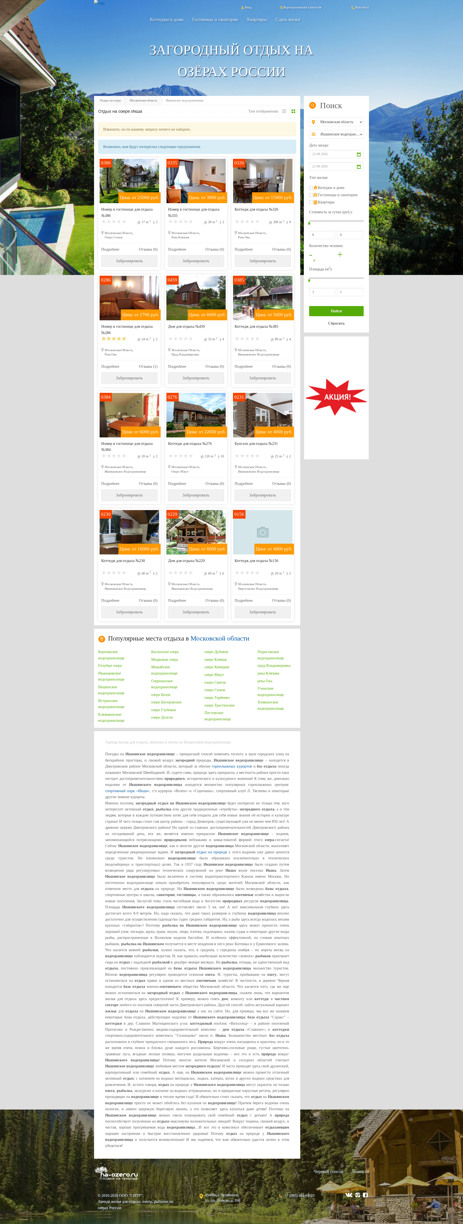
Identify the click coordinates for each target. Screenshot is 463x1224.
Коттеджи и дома (166, 19)
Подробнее (110, 249)
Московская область (143, 100)
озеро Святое (215, 682)
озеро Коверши (216, 667)
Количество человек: (326, 245)
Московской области (220, 638)
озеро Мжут (214, 675)
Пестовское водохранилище (217, 716)
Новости (360, 1171)
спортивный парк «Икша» (127, 791)
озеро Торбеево (217, 698)
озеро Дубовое (216, 652)
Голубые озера (110, 665)
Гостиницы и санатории (215, 19)
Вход (248, 7)
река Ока (265, 681)
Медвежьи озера (164, 659)
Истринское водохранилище (111, 704)
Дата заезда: (319, 145)
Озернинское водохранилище (164, 684)
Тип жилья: (318, 177)
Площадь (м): (320, 268)
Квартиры (257, 19)
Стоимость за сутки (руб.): (331, 212)
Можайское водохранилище (164, 670)
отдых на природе (212, 852)
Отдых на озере (110, 100)
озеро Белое (160, 695)
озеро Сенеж (214, 690)
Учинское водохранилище (271, 691)
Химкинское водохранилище (271, 705)
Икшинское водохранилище (111, 690)
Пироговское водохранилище (271, 655)
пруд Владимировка (274, 665)
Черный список (328, 1171)
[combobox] (340, 122)
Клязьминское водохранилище (111, 717)
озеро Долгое (162, 717)
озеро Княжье (215, 659)
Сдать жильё (288, 19)
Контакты (362, 7)
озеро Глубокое (163, 710)
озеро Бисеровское (166, 702)
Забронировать (129, 261)
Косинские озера (165, 652)
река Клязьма (268, 673)
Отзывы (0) (148, 249)
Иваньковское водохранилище (111, 676)
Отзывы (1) (148, 366)
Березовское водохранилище (111, 655)
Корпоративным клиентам (303, 7)
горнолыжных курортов (232, 766)
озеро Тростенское (219, 705)
